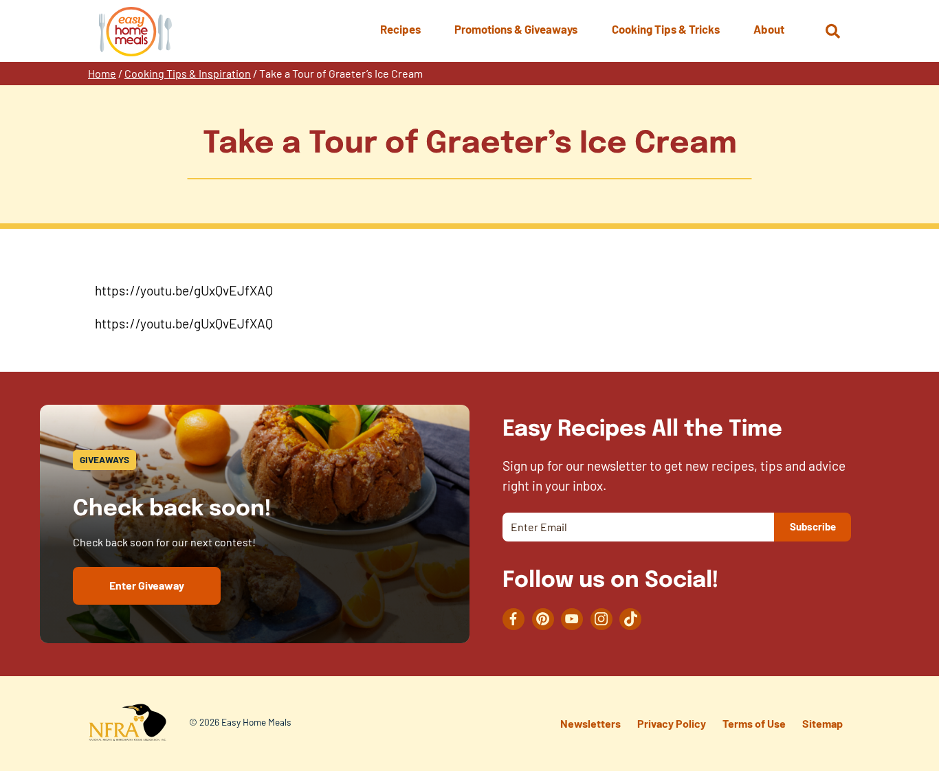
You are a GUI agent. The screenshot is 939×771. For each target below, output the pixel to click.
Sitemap (822, 723)
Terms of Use (754, 723)
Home (102, 73)
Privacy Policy (671, 723)
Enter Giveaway (146, 585)
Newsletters (590, 723)
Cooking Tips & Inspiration (187, 73)
